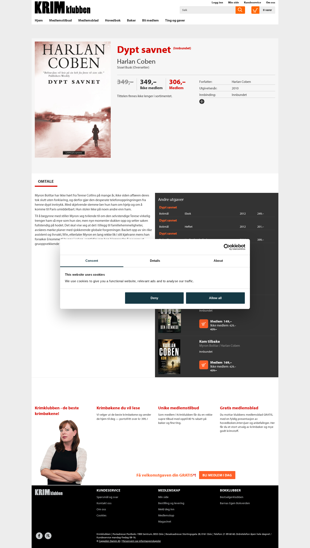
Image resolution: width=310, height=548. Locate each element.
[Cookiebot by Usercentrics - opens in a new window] (226, 247)
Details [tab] (155, 260)
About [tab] (218, 260)
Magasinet (164, 521)
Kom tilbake (209, 341)
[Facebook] (39, 537)
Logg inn (217, 2)
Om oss (270, 2)
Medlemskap (166, 515)
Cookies (101, 515)
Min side (233, 2)
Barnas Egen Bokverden (235, 503)
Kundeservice (252, 2)
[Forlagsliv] (48, 537)
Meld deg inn (166, 509)
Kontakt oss (104, 503)
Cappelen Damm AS (109, 541)
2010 (235, 88)
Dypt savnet (168, 207)
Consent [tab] (91, 260)
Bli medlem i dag (217, 475)
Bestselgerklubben (231, 497)
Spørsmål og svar (107, 497)
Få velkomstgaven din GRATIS (164, 475)
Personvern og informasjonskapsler (141, 541)
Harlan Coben (136, 61)
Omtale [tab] (46, 181)
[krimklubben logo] (49, 492)
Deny (154, 298)
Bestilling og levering (171, 503)
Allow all (215, 298)
